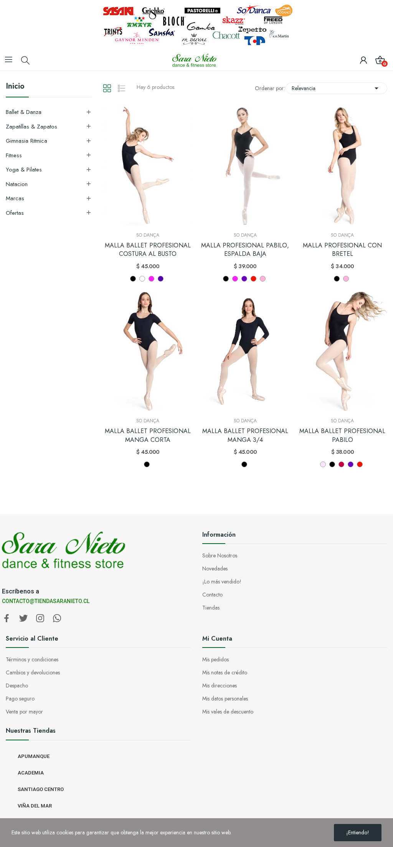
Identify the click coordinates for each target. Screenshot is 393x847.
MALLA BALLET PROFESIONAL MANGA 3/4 (245, 435)
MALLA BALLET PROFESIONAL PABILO (342, 435)
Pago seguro (20, 698)
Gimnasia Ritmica (26, 141)
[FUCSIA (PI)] (151, 279)
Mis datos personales (225, 698)
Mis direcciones (219, 685)
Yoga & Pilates (24, 169)
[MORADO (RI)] (160, 279)
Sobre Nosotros (219, 555)
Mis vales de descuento (227, 711)
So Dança (147, 235)
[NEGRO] (133, 279)
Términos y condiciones (32, 659)
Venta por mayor (24, 711)
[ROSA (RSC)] (263, 279)
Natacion (17, 184)
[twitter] (23, 619)
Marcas (15, 198)
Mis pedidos (215, 659)
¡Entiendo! (357, 832)
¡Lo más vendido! (221, 581)
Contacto (212, 594)
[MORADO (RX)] (244, 279)
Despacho (17, 685)
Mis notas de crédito (224, 672)
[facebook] (6, 619)
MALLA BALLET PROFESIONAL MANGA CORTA (148, 435)
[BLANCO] (142, 279)
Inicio (15, 87)
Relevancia (336, 88)
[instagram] (40, 619)
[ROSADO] (323, 464)
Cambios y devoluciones (33, 672)
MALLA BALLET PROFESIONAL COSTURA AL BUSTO (148, 249)
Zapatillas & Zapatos (31, 126)
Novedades (215, 568)
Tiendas (211, 607)
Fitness (14, 155)
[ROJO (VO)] (253, 279)
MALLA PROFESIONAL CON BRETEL (342, 249)
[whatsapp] (57, 619)
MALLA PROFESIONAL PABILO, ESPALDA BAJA (245, 249)
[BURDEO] (341, 464)
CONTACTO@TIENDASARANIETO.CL (45, 601)
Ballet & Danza (23, 112)
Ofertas (15, 213)
